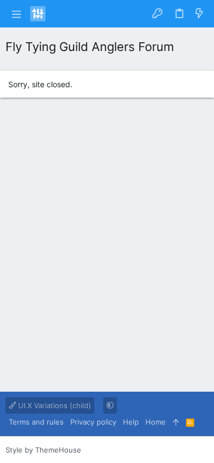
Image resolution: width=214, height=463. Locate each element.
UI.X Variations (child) (53, 405)
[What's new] (199, 13)
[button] (16, 14)
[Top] (176, 422)
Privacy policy (93, 421)
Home (155, 421)
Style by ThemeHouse (43, 449)
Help (131, 421)
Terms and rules (36, 421)
